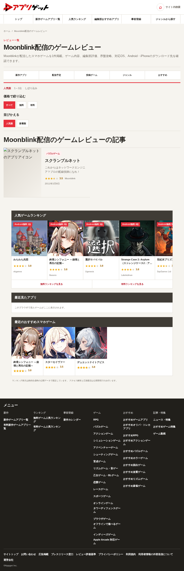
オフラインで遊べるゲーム (106, 526)
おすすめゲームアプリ (135, 419)
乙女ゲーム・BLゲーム (106, 475)
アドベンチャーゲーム (105, 447)
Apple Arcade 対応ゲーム (106, 541)
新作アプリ (21, 75)
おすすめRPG (130, 435)
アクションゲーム (103, 433)
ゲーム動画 (159, 433)
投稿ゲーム (91, 75)
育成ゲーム (99, 461)
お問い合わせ (28, 554)
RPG (96, 419)
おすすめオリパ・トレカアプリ (136, 426)
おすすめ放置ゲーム (134, 472)
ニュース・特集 (162, 419)
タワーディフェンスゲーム (106, 510)
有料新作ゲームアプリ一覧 (17, 426)
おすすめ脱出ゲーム (134, 465)
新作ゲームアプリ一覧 (47, 19)
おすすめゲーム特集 (164, 426)
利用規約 (131, 554)
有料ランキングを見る (132, 284)
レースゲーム (100, 489)
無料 (21, 105)
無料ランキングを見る (51, 284)
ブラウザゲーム (102, 518)
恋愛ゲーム (99, 482)
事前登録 (136, 19)
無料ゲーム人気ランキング (47, 419)
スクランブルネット (62, 160)
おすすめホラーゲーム (135, 458)
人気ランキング (77, 19)
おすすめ (162, 75)
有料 (32, 105)
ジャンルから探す (165, 19)
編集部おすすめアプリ (106, 19)
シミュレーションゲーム (106, 440)
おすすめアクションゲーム (136, 442)
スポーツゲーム (102, 496)
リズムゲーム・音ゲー (105, 468)
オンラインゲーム (103, 503)
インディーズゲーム (104, 534)
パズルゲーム (53, 153)
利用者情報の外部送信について (155, 554)
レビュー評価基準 (86, 554)
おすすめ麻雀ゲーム (134, 485)
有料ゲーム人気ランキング (47, 428)
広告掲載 (43, 554)
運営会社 (8, 559)
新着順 (22, 123)
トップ (18, 19)
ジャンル (127, 75)
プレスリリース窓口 (62, 554)
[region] (92, 250)
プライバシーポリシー (111, 554)
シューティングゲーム (105, 454)
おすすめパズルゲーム (135, 451)
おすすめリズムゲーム (135, 478)
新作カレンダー (72, 419)
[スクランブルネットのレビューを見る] (22, 172)
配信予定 (56, 75)
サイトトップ (11, 554)
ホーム (7, 31)
